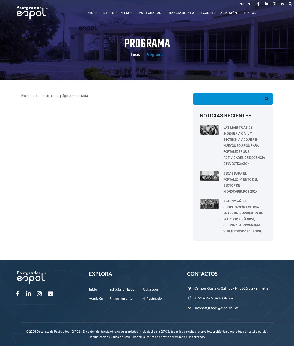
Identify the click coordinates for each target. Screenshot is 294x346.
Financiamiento (180, 12)
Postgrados (150, 12)
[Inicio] (32, 10)
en (250, 3)
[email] (282, 3)
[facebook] (258, 3)
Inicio (91, 12)
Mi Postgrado (152, 298)
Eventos (249, 12)
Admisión (228, 12)
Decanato (207, 12)
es (242, 3)
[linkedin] (266, 3)
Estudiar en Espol (118, 12)
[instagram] (274, 3)
